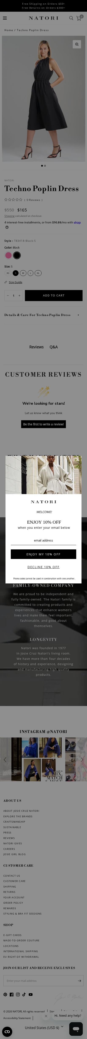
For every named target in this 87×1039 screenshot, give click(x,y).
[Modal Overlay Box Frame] (43, 519)
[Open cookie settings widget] (7, 1032)
